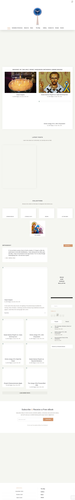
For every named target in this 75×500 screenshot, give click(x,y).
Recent (67, 321)
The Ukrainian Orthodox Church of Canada (63, 327)
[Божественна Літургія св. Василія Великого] (36, 350)
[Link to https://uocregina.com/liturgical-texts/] (28, 212)
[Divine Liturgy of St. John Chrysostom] (52, 332)
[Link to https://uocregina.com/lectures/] (65, 212)
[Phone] (63, 316)
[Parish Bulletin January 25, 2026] (64, 186)
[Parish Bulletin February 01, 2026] (47, 186)
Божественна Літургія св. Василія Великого (37, 348)
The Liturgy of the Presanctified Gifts (37, 373)
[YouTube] (54, 316)
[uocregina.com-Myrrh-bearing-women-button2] (37, 222)
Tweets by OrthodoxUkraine (58, 346)
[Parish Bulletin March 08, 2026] (64, 162)
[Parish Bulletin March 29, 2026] (47, 150)
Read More (6, 312)
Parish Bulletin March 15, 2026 (47, 160)
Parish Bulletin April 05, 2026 (19, 153)
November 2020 (19, 491)
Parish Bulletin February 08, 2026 (64, 172)
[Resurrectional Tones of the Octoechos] (52, 338)
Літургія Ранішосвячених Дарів (13, 373)
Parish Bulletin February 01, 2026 (47, 184)
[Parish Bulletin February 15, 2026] (47, 174)
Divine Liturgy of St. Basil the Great (13, 349)
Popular (56, 321)
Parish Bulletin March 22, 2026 (64, 148)
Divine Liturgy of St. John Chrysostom (54, 110)
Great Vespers (20, 81)
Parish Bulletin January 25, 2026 (64, 184)
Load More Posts (25, 393)
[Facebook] (52, 316)
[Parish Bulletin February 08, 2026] (64, 174)
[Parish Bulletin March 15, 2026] (47, 162)
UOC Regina (16, 96)
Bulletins (6, 169)
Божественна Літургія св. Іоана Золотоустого (54, 81)
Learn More (8, 184)
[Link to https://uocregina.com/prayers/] (47, 212)
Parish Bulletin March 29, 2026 (47, 148)
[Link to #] (10, 212)
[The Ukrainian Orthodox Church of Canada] (52, 327)
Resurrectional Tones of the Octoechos (61, 338)
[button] (65, 28)
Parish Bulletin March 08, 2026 (64, 160)
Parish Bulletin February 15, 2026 (47, 172)
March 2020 (19, 497)
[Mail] (61, 316)
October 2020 (19, 494)
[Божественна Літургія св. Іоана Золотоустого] (13, 326)
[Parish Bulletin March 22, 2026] (64, 150)
